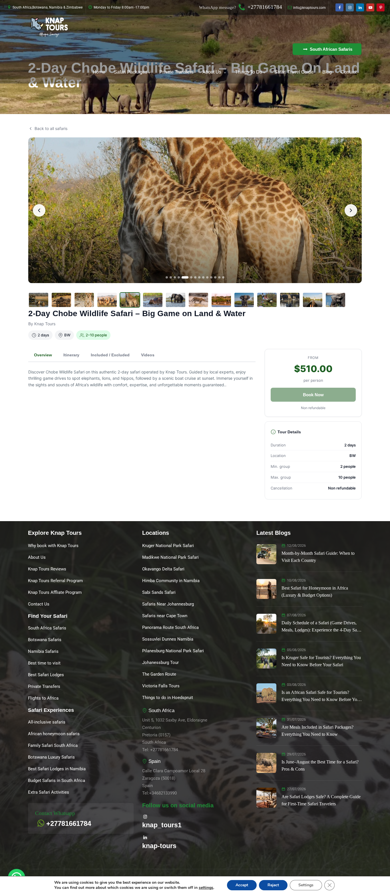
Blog (327, 72)
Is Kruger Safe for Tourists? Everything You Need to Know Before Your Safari (321, 661)
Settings (305, 885)
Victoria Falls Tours (161, 685)
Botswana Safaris (44, 639)
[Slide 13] (219, 277)
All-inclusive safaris (46, 722)
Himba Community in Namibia (171, 580)
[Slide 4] (179, 277)
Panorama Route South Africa (170, 627)
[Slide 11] (211, 277)
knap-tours (159, 846)
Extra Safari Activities (48, 792)
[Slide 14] (223, 277)
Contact (348, 72)
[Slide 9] (203, 277)
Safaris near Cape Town (164, 615)
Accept (242, 885)
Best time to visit (44, 663)
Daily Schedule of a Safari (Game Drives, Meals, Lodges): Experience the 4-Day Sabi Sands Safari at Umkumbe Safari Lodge (321, 626)
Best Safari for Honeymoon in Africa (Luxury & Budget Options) (315, 592)
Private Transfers (176, 72)
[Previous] (39, 210)
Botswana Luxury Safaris (51, 757)
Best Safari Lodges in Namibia (57, 768)
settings (206, 887)
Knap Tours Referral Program (55, 580)
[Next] (351, 210)
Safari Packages (130, 72)
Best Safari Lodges (46, 674)
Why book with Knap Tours (53, 545)
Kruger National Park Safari (168, 545)
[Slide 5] (185, 277)
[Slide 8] (199, 277)
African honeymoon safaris (54, 733)
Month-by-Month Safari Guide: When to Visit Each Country (318, 557)
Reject (273, 885)
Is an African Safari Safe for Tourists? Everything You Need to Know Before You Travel (320, 696)
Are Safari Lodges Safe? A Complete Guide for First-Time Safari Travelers (321, 800)
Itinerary (71, 355)
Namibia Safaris (43, 651)
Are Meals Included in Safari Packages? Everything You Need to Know (317, 731)
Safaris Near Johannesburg (168, 604)
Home (99, 72)
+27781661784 (265, 7)
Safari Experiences (51, 710)
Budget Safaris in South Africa (56, 780)
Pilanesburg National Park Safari (173, 650)
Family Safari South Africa (53, 745)
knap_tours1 (162, 825)
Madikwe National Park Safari (170, 557)
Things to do (248, 72)
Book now (313, 394)
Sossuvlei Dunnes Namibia (167, 639)
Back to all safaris (51, 128)
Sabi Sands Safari (159, 592)
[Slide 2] (171, 277)
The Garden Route (159, 674)
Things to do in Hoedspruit (167, 697)
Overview (43, 355)
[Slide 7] (195, 277)
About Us (211, 72)
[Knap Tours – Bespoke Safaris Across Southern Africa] (49, 27)
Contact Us (38, 604)
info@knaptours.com (309, 8)
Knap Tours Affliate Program (55, 592)
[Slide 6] (191, 277)
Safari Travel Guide (293, 72)
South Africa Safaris (47, 628)
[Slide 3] (175, 277)
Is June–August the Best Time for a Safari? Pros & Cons (320, 765)
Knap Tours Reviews (47, 569)
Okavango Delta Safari (163, 569)
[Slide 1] (167, 277)
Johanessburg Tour (160, 662)
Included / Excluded (110, 355)
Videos (147, 355)
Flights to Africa (43, 698)
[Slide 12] (215, 277)
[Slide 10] (207, 277)
